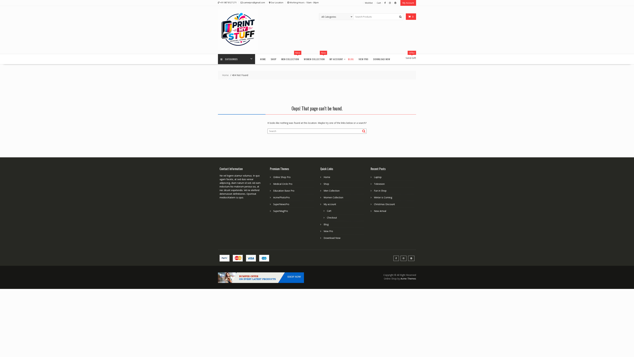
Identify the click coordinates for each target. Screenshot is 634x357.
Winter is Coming (383, 197)
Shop (273, 59)
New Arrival (380, 211)
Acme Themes (408, 278)
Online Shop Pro (282, 177)
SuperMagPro (280, 211)
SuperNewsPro (281, 204)
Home (263, 59)
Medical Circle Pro (282, 183)
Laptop (378, 177)
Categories (231, 59)
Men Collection (290, 59)
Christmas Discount (384, 204)
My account (336, 59)
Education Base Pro (283, 190)
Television (379, 183)
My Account (408, 2)
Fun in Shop (380, 190)
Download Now (381, 59)
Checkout (332, 217)
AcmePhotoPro (281, 197)
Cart (379, 2)
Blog (351, 59)
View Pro (363, 59)
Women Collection (314, 59)
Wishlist (369, 2)
